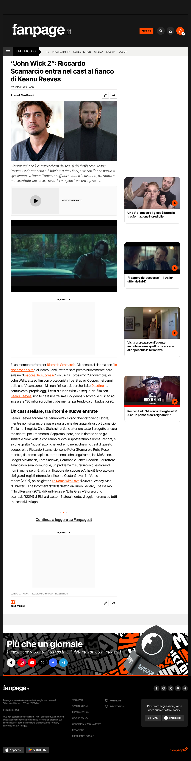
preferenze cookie (83, 736)
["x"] (42, 662)
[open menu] (8, 51)
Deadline (97, 386)
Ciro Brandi (27, 95)
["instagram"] (21, 662)
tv (47, 51)
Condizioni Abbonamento (86, 724)
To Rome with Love (65, 481)
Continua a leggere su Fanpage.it (64, 519)
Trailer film (61, 594)
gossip (123, 51)
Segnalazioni (80, 706)
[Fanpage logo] (37, 30)
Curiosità (16, 594)
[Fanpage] (16, 688)
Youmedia (77, 700)
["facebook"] (53, 662)
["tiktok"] (11, 662)
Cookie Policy (80, 718)
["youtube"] (32, 662)
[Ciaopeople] (179, 750)
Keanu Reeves (21, 396)
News (26, 594)
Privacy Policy (80, 712)
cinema (98, 51)
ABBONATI (146, 31)
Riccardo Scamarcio (61, 365)
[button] (113, 95)
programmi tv (61, 51)
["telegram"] (63, 662)
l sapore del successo (39, 375)
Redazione (78, 730)
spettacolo (26, 51)
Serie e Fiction (82, 51)
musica (110, 51)
